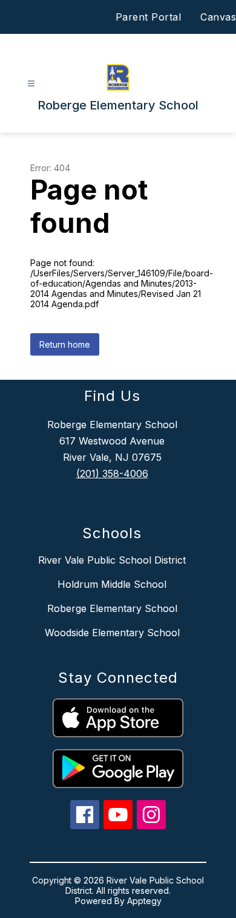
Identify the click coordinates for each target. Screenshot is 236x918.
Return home (64, 344)
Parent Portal (149, 17)
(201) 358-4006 (112, 473)
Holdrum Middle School (111, 584)
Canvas (218, 17)
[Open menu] (31, 84)
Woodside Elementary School (112, 633)
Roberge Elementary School (112, 608)
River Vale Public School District (112, 560)
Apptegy (144, 901)
